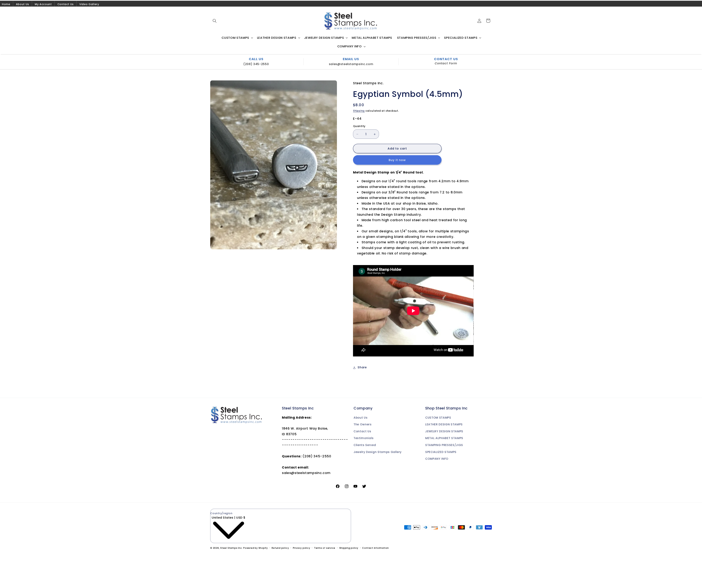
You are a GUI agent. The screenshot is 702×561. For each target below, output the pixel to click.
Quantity (359, 126)
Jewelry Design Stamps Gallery (378, 452)
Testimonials (364, 438)
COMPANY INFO (436, 459)
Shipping (359, 111)
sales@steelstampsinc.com (351, 64)
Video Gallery (89, 4)
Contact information (375, 547)
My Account (43, 4)
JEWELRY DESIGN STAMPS (444, 431)
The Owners (363, 424)
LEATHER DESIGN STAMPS (444, 424)
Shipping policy (348, 547)
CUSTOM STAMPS (438, 418)
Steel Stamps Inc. (231, 547)
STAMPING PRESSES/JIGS (444, 445)
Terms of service (324, 547)
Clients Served (365, 445)
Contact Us (65, 4)
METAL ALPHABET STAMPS (444, 438)
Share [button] (362, 367)
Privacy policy (301, 547)
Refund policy (280, 547)
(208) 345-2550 (256, 64)
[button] (214, 20)
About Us (22, 4)
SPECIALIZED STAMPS (440, 452)
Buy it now (397, 160)
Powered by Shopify (255, 547)
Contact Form (446, 63)
